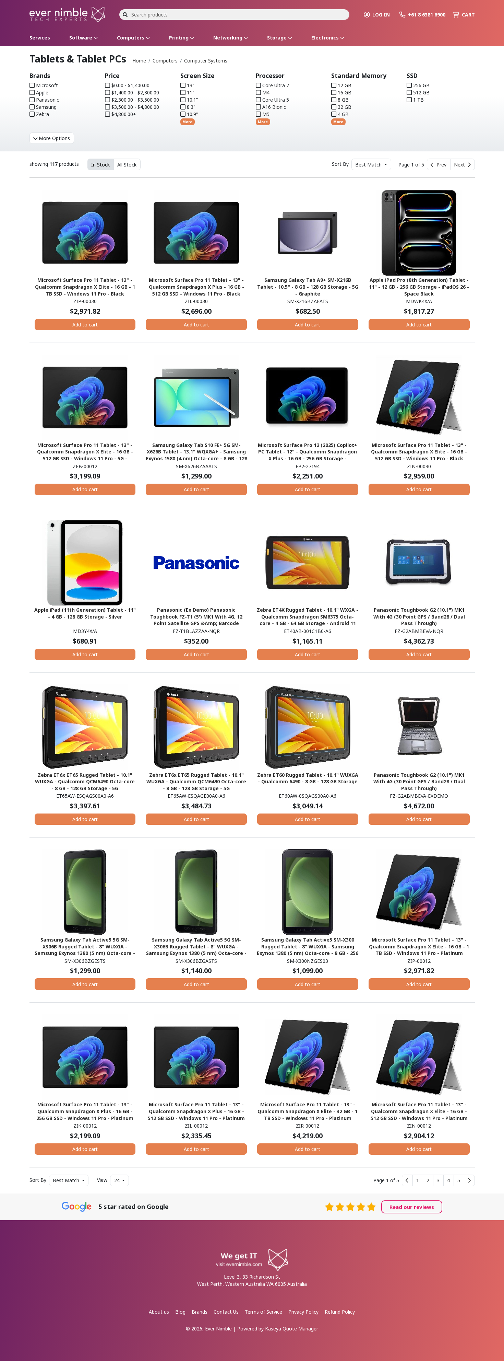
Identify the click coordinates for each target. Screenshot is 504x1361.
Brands (199, 1311)
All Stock (126, 164)
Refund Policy (340, 1311)
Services (39, 37)
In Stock (100, 164)
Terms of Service (263, 1311)
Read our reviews (411, 1206)
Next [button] (461, 164)
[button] (417, 1180)
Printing (179, 37)
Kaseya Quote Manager (291, 1328)
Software (81, 37)
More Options (53, 138)
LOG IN (381, 14)
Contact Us (226, 1311)
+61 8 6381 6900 (426, 14)
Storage (277, 37)
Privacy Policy (303, 1311)
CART (468, 14)
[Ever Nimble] (67, 14)
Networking (228, 37)
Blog (180, 1311)
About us (159, 1311)
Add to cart (85, 324)
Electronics (325, 37)
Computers (131, 37)
